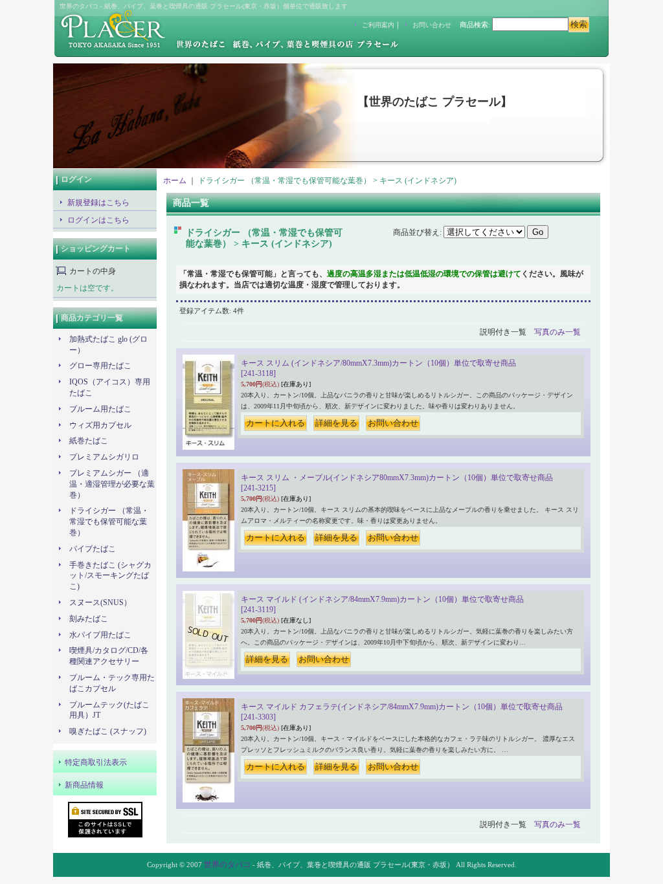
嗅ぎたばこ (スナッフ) (107, 731)
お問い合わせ (431, 24)
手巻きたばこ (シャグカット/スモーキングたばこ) (110, 575)
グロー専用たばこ (100, 365)
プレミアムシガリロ (104, 456)
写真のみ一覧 (557, 332)
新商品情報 (84, 785)
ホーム (174, 180)
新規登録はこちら (98, 202)
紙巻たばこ (88, 440)
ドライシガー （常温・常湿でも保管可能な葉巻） (109, 521)
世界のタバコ (227, 864)
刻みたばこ (88, 618)
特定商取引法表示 (96, 762)
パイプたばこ (92, 548)
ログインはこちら (98, 220)
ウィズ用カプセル (104, 425)
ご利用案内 (378, 24)
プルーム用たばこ (100, 409)
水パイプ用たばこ (100, 634)
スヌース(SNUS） (100, 602)
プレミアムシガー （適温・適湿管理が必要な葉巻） (112, 484)
